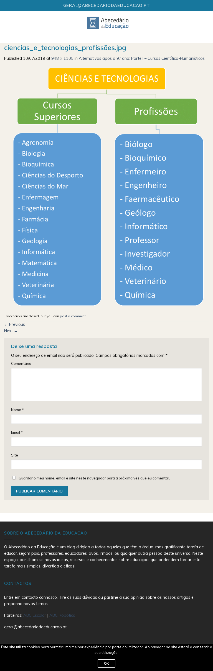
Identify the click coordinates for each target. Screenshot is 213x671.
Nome (17, 409)
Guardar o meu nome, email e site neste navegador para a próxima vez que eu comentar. (94, 478)
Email (17, 432)
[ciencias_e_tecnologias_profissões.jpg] (106, 186)
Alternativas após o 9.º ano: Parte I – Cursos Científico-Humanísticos (142, 58)
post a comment (73, 316)
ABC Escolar (35, 615)
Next (11, 330)
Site (14, 455)
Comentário (21, 363)
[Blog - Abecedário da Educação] (108, 23)
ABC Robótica (62, 615)
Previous (14, 324)
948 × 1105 (62, 58)
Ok (106, 663)
